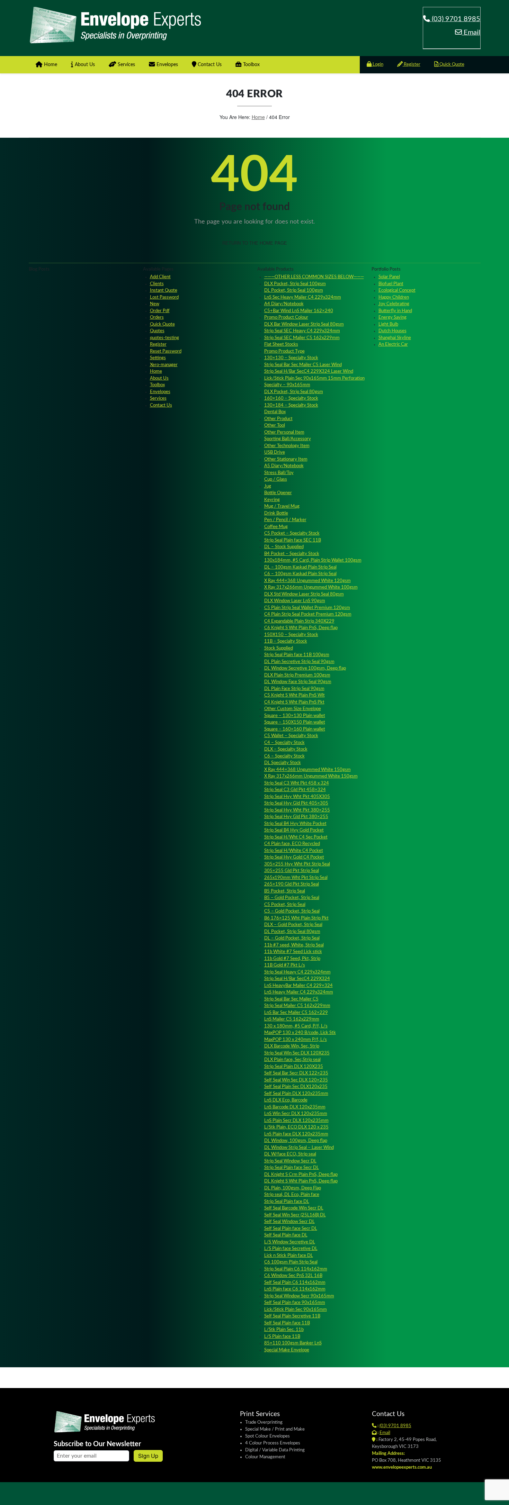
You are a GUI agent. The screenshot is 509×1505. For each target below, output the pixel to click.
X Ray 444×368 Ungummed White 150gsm (307, 770)
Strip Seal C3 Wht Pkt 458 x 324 (296, 783)
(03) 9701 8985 (455, 19)
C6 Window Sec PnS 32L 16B (293, 1275)
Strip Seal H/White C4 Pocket (293, 851)
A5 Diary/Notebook (284, 466)
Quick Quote (451, 64)
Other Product (278, 419)
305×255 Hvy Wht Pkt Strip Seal (297, 864)
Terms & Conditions (458, 1492)
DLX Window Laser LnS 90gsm (294, 601)
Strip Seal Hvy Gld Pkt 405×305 (296, 803)
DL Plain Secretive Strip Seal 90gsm (299, 662)
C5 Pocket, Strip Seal (284, 905)
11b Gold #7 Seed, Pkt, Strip (292, 959)
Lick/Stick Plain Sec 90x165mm (295, 1309)
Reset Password (165, 351)
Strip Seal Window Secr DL (290, 1161)
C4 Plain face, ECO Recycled (292, 844)
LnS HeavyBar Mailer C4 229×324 (298, 985)
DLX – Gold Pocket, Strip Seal (293, 925)
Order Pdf (160, 311)
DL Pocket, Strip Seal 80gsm (292, 932)
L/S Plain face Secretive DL (291, 1248)
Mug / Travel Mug (282, 506)
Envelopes (166, 64)
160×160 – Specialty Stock (291, 398)
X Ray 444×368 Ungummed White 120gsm (307, 581)
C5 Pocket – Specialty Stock (292, 533)
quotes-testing (164, 338)
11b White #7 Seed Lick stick (293, 952)
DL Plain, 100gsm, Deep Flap (292, 1188)
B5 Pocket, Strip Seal (284, 891)
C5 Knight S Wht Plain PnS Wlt (294, 695)
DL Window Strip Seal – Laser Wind (299, 1147)
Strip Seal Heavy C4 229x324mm (297, 972)
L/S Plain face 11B (282, 1336)
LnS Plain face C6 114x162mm (294, 1289)
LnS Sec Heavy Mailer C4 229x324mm (302, 297)
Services (125, 64)
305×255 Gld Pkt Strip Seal (291, 871)
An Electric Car (393, 344)
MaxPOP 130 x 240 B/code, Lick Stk (300, 1033)
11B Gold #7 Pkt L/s (284, 965)
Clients (157, 284)
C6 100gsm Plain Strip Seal (291, 1262)
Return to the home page (254, 242)
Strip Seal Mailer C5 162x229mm (297, 1006)
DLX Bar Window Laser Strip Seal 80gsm (304, 324)
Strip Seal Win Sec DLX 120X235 (297, 1053)
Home (50, 64)
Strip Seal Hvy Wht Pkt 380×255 (297, 810)
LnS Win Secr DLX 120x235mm (295, 1114)
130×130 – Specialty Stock (291, 358)
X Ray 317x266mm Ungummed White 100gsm (311, 587)
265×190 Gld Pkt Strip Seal (291, 884)
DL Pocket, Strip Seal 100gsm (293, 290)
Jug (267, 486)
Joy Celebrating (393, 304)
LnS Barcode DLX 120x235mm (294, 1107)
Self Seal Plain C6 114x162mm (294, 1282)
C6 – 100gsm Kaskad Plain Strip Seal (300, 574)
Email (471, 32)
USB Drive (274, 452)
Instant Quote (163, 290)
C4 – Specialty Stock (284, 743)
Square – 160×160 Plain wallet (294, 729)
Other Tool (274, 425)
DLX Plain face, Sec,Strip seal (292, 1060)
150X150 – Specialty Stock (291, 635)
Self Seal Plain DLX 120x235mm (296, 1093)
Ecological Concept (397, 290)
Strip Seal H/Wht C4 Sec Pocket (296, 837)
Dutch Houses (392, 331)
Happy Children (393, 297)
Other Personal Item (284, 432)
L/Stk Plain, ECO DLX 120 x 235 (296, 1127)
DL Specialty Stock (282, 763)
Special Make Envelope (286, 1350)
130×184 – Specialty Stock (291, 405)
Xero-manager (164, 365)
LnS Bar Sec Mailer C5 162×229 (296, 1012)
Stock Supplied (278, 648)
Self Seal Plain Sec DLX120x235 (296, 1087)
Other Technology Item (287, 446)
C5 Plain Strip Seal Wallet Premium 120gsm (307, 608)
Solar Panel (389, 277)
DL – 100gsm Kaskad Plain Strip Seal (300, 567)
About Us (84, 64)
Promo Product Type (284, 351)
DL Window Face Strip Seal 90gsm (297, 682)
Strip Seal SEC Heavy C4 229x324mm (302, 331)
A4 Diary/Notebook (284, 304)
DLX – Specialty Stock (285, 749)
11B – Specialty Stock (285, 641)
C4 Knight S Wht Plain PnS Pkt (294, 702)
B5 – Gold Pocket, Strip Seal (291, 898)
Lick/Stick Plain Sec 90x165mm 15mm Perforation (314, 378)
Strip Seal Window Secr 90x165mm (299, 1296)
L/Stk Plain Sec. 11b (284, 1329)
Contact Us (209, 64)
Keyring (272, 500)
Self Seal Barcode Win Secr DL (293, 1208)
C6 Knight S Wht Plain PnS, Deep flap (301, 628)
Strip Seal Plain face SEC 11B (292, 540)
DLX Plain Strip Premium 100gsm (297, 675)
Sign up (148, 1456)
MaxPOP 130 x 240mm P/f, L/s (295, 1039)
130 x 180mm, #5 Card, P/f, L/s (296, 1026)
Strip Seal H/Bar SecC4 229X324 (297, 979)
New (154, 304)
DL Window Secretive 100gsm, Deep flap (305, 668)
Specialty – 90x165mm (287, 385)
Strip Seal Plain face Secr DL (291, 1168)
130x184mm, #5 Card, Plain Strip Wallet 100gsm (312, 560)
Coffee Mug (276, 527)
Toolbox (251, 64)
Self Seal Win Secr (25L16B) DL (295, 1215)
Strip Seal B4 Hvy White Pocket (295, 824)
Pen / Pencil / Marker (285, 520)
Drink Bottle (276, 513)
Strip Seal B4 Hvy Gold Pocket (294, 830)
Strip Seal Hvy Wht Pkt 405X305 (297, 797)
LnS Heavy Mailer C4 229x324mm (298, 992)
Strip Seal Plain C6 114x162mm (295, 1269)
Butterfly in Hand (395, 311)
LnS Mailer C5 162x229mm (291, 1019)
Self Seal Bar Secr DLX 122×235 (296, 1073)
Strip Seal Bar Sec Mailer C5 (291, 999)
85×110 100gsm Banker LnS (293, 1343)
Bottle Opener (278, 493)
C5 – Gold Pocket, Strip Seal (292, 911)
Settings (158, 358)
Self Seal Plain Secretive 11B (292, 1316)
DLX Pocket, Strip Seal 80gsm (293, 392)
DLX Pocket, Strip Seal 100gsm (295, 284)
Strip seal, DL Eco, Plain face (291, 1195)
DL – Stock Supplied (284, 547)
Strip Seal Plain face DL (286, 1201)
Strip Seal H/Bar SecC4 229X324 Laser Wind (308, 371)
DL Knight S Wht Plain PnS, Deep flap (301, 1181)
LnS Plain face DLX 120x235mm (296, 1134)
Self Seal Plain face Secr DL (290, 1228)
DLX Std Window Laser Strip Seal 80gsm (304, 594)
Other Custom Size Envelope (292, 709)
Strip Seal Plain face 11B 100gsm (296, 655)
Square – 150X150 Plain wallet (294, 722)
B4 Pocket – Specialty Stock (291, 554)
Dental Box (275, 412)
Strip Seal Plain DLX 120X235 (293, 1066)
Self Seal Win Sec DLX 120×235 (296, 1080)
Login (377, 64)
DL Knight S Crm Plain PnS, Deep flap (301, 1174)
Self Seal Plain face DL (285, 1235)
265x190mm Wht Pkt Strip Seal (296, 878)
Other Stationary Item (285, 459)
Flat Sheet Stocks (281, 344)
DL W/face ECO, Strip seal (290, 1154)
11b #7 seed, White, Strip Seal (294, 945)
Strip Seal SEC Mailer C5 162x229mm (302, 338)
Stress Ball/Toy (279, 473)
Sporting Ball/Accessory (287, 439)
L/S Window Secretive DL (289, 1242)
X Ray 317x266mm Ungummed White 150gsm (311, 776)
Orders (157, 317)
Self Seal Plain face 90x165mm (294, 1302)
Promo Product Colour (286, 317)
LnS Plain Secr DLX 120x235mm (296, 1120)
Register (411, 64)
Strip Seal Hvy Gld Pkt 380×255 (296, 817)
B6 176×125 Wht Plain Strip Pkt (296, 918)
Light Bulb (388, 324)
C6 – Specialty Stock (284, 756)
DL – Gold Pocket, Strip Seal (292, 938)
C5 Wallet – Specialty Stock (291, 736)
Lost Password (164, 297)
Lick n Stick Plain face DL (288, 1255)
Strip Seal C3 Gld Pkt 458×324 (295, 790)
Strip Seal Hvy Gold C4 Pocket (294, 857)
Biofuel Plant (390, 284)
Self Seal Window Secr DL (289, 1222)
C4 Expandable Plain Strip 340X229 (299, 621)
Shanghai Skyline (394, 338)
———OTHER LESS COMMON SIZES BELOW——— (314, 277)
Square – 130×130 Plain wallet (294, 716)
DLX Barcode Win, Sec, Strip (291, 1046)
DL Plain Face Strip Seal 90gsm (294, 689)
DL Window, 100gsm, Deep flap (295, 1141)
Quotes (157, 331)
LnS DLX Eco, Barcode (285, 1100)
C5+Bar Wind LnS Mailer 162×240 (298, 311)
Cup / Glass (275, 479)
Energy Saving (392, 317)
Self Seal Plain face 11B (287, 1323)
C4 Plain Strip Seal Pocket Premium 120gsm (307, 614)
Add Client (160, 277)
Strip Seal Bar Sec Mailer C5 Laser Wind (303, 365)
